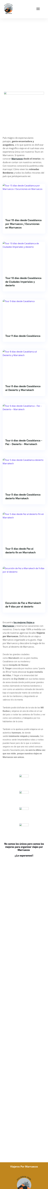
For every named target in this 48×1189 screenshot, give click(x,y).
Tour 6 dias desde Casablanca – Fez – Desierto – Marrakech (23, 442)
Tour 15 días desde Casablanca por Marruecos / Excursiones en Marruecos (23, 223)
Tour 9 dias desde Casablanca (22, 336)
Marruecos (17, 158)
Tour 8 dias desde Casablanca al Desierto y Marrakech (23, 388)
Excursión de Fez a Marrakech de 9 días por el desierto (23, 604)
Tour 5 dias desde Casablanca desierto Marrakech (23, 496)
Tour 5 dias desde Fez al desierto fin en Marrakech (20, 550)
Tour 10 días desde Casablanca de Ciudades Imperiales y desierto (23, 281)
